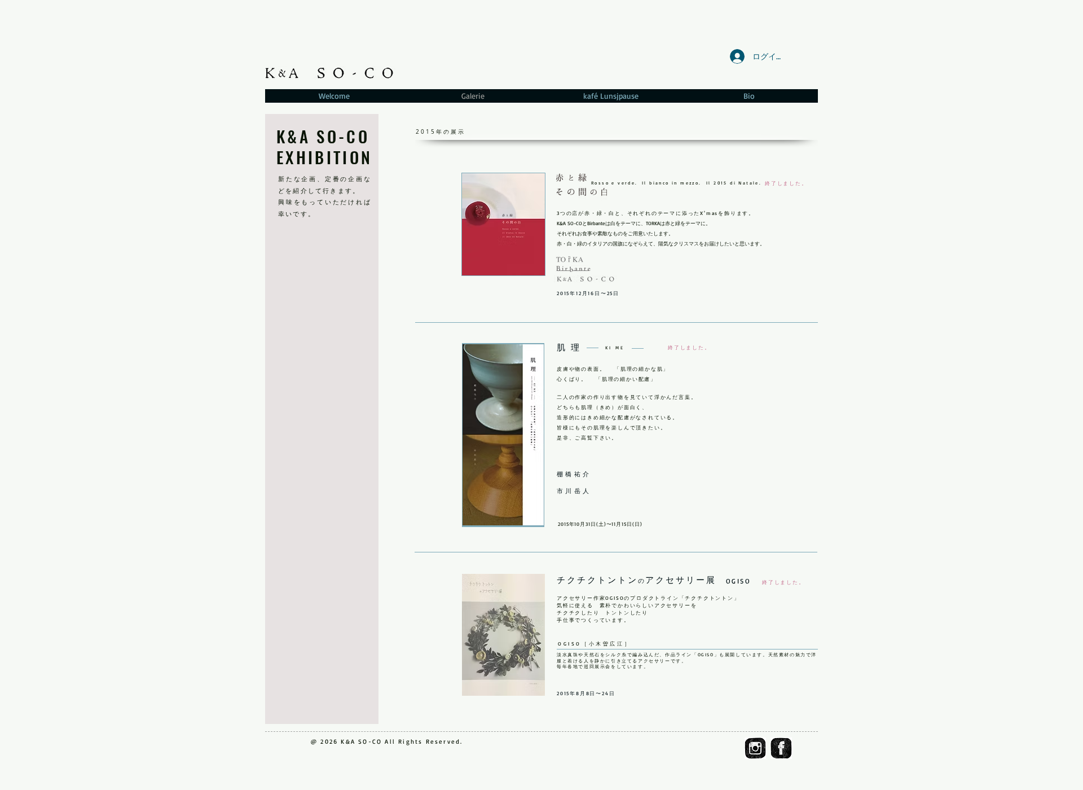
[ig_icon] (755, 748)
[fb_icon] (781, 748)
